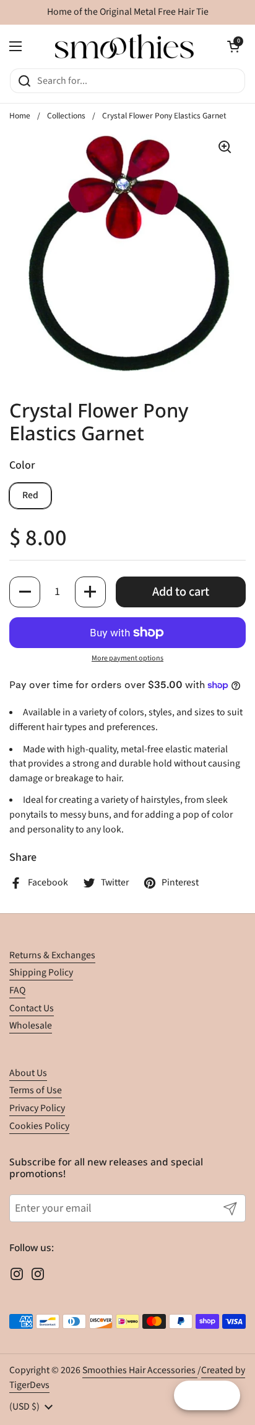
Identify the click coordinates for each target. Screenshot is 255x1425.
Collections (66, 115)
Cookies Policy (39, 1126)
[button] (233, 46)
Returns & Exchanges (52, 955)
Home (19, 115)
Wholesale (30, 1025)
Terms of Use (35, 1090)
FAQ (17, 990)
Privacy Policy (37, 1108)
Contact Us (31, 1008)
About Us (28, 1073)
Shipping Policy (41, 972)
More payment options (127, 658)
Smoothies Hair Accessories (139, 1370)
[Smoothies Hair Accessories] (124, 46)
